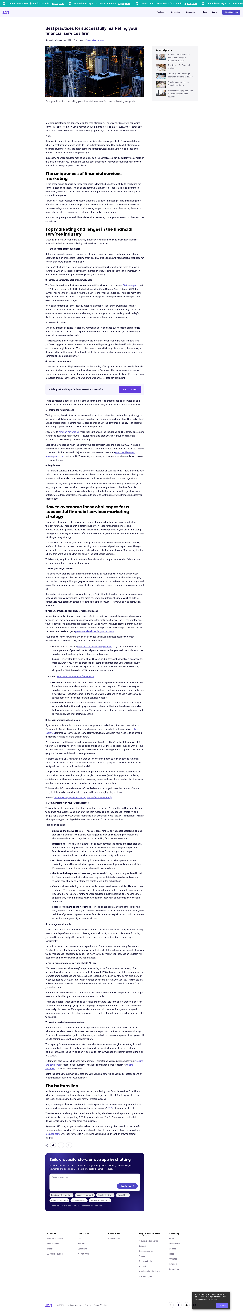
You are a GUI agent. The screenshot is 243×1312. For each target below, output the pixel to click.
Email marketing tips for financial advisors (178, 83)
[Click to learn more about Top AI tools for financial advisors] (161, 67)
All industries (83, 1254)
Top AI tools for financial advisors (179, 66)
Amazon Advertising (69, 432)
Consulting (82, 1249)
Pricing (204, 12)
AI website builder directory (151, 1271)
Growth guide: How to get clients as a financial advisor (180, 75)
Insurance (82, 1244)
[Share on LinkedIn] (69, 1145)
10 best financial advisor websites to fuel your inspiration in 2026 (179, 57)
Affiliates (173, 1259)
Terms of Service (100, 1305)
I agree (222, 1306)
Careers (172, 1249)
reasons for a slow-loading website (94, 646)
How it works (53, 1244)
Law (80, 1238)
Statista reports (130, 285)
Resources (190, 12)
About (171, 1238)
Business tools (145, 1261)
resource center (53, 1134)
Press (171, 1254)
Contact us (174, 1269)
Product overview (55, 1238)
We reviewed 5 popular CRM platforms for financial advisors (180, 93)
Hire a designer (145, 1276)
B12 (110, 1108)
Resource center (146, 1251)
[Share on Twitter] (53, 1145)
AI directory (144, 1266)
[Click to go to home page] (13, 12)
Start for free (231, 12)
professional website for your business (94, 631)
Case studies (114, 1238)
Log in (214, 12)
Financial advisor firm (95, 40)
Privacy (88, 1305)
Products (160, 12)
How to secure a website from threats (75, 676)
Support (142, 1246)
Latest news (174, 1244)
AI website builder (55, 1254)
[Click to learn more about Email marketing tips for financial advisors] (161, 84)
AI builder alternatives (148, 1241)
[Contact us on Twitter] (171, 1305)
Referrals (173, 1264)
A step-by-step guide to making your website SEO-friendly (83, 797)
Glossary (142, 1256)
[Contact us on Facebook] (179, 1305)
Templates (175, 12)
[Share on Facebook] (61, 1145)
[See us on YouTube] (187, 1305)
